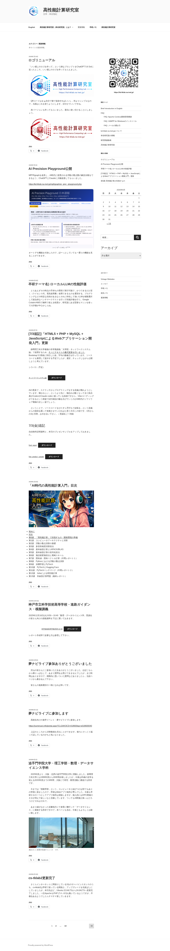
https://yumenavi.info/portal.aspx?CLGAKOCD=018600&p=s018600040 (60, 726)
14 (65, 926)
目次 (31, 534)
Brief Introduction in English (111, 108)
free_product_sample (36, 457)
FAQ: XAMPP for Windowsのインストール (120, 121)
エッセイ (104, 284)
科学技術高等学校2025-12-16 (52, 629)
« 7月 (109, 224)
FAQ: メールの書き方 (112, 125)
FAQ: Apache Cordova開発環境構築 (118, 117)
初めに (32, 531)
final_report (33, 445)
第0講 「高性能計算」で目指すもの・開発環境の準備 (53, 537)
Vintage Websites (107, 279)
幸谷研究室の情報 (108, 136)
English (31, 27)
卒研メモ (93, 27)
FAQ (102, 113)
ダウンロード (56, 378)
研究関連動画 (106, 140)
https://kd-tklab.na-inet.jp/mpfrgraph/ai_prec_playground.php (55, 184)
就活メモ (104, 293)
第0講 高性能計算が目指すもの (113, 181)
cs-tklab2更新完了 (41, 878)
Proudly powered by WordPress (40, 945)
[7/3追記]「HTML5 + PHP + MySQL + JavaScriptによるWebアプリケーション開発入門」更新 (60, 338)
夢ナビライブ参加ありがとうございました (60, 664)
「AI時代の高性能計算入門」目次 (52, 485)
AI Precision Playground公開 (50, 169)
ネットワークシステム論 (38, 378)
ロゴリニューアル (41, 60)
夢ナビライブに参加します (48, 713)
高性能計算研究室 (61, 9)
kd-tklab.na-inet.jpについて (111, 131)
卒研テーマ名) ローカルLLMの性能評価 (57, 284)
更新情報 (81, 27)
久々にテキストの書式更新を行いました (67, 352)
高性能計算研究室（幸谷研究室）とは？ (55, 27)
